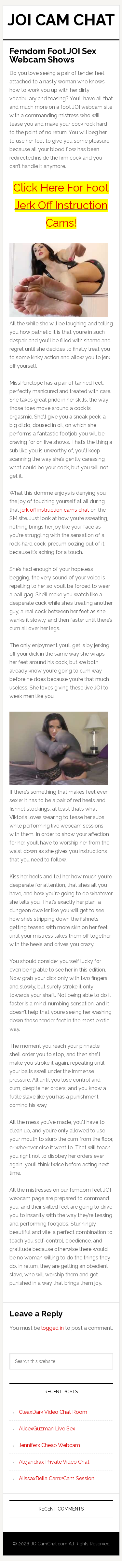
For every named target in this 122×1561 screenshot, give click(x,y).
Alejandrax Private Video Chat (54, 1462)
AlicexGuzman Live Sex (47, 1429)
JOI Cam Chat (61, 20)
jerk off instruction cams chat (54, 510)
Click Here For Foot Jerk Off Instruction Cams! (61, 205)
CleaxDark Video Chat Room (53, 1412)
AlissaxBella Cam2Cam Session (56, 1478)
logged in (52, 1328)
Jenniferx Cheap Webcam (49, 1445)
